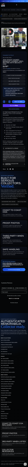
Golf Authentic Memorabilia (7, 383)
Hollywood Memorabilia (6, 344)
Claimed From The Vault (6, 353)
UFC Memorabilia (5, 370)
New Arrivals (4, 14)
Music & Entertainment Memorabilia (9, 342)
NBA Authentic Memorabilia (7, 360)
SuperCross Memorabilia (6, 379)
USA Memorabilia (5, 390)
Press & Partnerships (5, 409)
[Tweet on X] (7, 169)
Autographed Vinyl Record (7, 18)
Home (2, 22)
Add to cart (18, 101)
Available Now (4, 349)
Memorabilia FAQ (5, 406)
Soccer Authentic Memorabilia (7, 381)
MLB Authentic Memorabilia (7, 363)
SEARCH (24, 9)
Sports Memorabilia (5, 340)
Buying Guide (4, 404)
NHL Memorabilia (5, 365)
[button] (16, 5)
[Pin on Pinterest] (13, 169)
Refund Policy (4, 415)
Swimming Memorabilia (6, 386)
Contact (2, 411)
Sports (20, 14)
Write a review (14, 298)
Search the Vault (4, 413)
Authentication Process (14, 269)
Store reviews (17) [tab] (21, 288)
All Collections (13, 14)
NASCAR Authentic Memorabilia (8, 377)
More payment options (14, 109)
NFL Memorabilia (5, 358)
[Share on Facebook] (10, 169)
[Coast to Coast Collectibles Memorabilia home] (7, 5)
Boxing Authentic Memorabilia (20, 18)
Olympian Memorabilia (6, 393)
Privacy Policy (4, 418)
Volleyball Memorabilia (6, 388)
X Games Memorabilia (6, 395)
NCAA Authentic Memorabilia (7, 367)
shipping (9, 68)
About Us (3, 400)
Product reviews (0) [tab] (8, 288)
